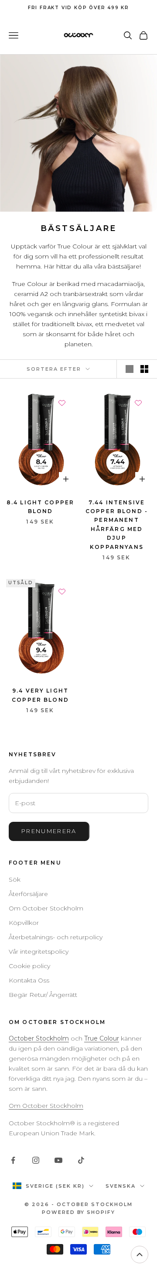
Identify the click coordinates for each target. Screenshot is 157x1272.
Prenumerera (49, 830)
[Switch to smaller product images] (144, 369)
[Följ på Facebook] (13, 1160)
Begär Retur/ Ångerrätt (43, 995)
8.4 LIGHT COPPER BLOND (41, 506)
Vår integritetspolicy (38, 951)
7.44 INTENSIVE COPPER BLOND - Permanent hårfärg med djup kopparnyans (116, 524)
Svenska (121, 1186)
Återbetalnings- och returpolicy (55, 937)
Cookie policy (29, 966)
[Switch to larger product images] (129, 369)
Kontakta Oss (29, 980)
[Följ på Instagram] (35, 1160)
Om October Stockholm (46, 908)
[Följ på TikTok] (81, 1160)
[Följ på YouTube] (58, 1160)
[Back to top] (139, 1254)
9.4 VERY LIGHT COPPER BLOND (40, 695)
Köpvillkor (24, 923)
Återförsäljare (28, 894)
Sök (14, 879)
